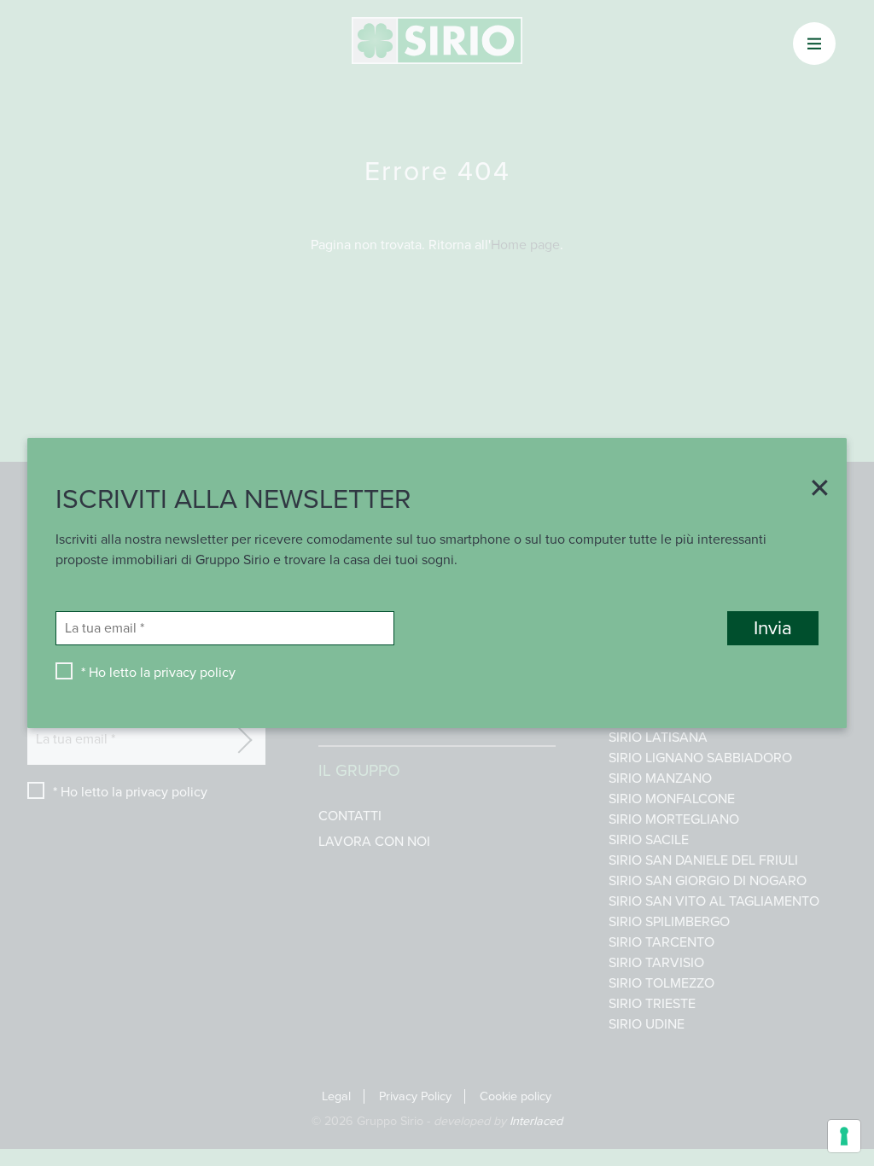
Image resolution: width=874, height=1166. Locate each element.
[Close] (813, 490)
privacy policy (195, 672)
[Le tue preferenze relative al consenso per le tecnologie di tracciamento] (844, 1136)
